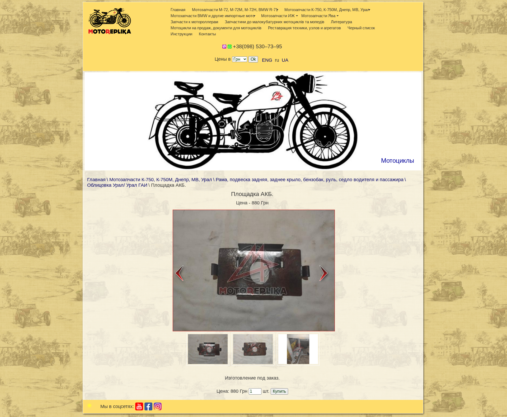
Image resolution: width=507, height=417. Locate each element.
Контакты (207, 34)
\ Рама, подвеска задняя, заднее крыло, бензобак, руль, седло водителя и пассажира (308, 179)
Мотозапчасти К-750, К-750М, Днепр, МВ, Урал (326, 9)
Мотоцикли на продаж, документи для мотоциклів (216, 28)
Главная (178, 9)
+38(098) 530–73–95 (257, 46)
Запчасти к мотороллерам (194, 22)
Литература (341, 22)
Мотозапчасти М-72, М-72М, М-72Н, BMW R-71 (235, 9)
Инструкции (181, 34)
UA (285, 60)
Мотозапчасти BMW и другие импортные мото (213, 15)
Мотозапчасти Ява (318, 15)
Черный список (361, 28)
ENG (267, 60)
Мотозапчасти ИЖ (278, 15)
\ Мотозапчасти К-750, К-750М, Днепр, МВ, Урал (159, 179)
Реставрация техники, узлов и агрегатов (304, 28)
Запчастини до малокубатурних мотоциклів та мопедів (274, 22)
